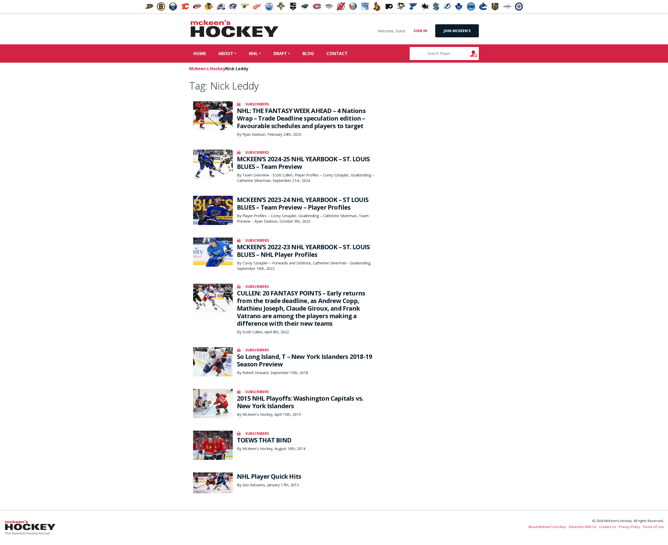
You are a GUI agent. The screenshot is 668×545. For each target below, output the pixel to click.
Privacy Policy (629, 526)
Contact (337, 53)
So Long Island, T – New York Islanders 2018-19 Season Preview (304, 360)
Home (199, 53)
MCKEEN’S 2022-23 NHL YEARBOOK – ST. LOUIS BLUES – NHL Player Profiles (303, 250)
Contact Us (607, 526)
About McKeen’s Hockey (547, 526)
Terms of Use (653, 526)
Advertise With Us (583, 526)
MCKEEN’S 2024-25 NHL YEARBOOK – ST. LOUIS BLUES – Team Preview (303, 163)
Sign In (420, 30)
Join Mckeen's (457, 30)
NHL (253, 53)
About (225, 53)
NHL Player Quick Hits (269, 476)
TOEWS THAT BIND (264, 440)
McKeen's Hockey (234, 28)
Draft (280, 53)
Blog (308, 53)
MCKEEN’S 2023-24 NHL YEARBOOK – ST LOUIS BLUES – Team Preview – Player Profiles (302, 203)
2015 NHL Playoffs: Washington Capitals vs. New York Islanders (300, 402)
